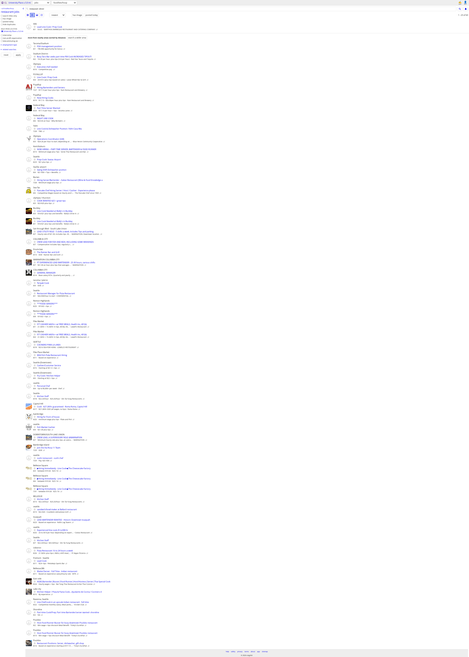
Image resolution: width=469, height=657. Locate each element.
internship (7, 35)
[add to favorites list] (34, 26)
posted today (8, 21)
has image (7, 18)
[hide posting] (97, 30)
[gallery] (37, 15)
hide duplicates (9, 24)
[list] (27, 15)
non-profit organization (12, 38)
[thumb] (32, 15)
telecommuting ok (10, 41)
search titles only (10, 16)
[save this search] (465, 9)
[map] (41, 15)
